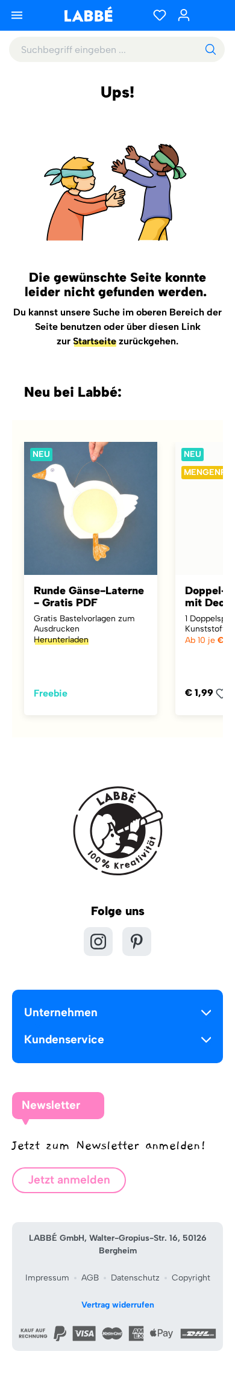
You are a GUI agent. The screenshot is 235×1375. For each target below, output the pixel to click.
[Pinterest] (136, 941)
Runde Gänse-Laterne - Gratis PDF (89, 597)
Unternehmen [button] (61, 1012)
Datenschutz (135, 1278)
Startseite (94, 341)
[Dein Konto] (184, 15)
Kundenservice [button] (64, 1039)
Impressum (47, 1278)
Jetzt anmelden (69, 1180)
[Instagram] (98, 941)
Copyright (191, 1278)
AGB (90, 1278)
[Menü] (17, 15)
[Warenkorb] (211, 15)
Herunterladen (61, 640)
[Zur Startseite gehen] (87, 14)
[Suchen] (210, 49)
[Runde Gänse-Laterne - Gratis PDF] (90, 508)
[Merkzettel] (160, 15)
